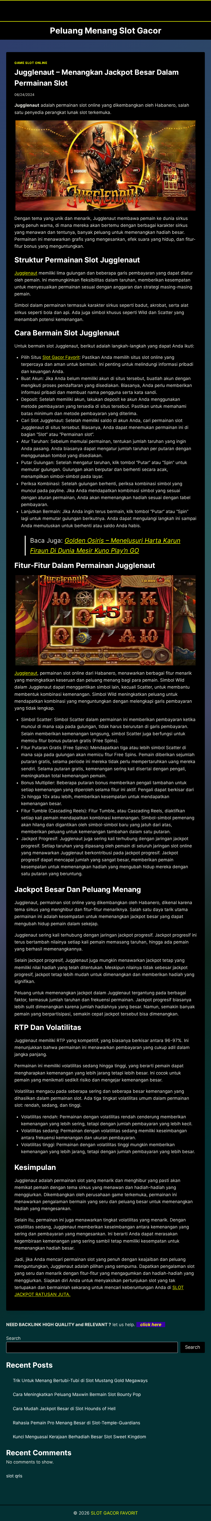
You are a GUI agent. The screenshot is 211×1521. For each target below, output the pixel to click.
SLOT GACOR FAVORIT (114, 1513)
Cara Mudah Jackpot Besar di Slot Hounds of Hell (64, 1408)
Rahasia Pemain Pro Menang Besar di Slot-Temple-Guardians (76, 1422)
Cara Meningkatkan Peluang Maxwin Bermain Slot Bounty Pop (77, 1394)
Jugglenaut (25, 273)
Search (13, 1338)
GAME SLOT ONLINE (30, 63)
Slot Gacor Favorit (61, 357)
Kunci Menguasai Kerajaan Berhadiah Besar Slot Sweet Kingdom (79, 1436)
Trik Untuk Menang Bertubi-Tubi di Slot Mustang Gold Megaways (80, 1380)
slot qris (14, 1475)
